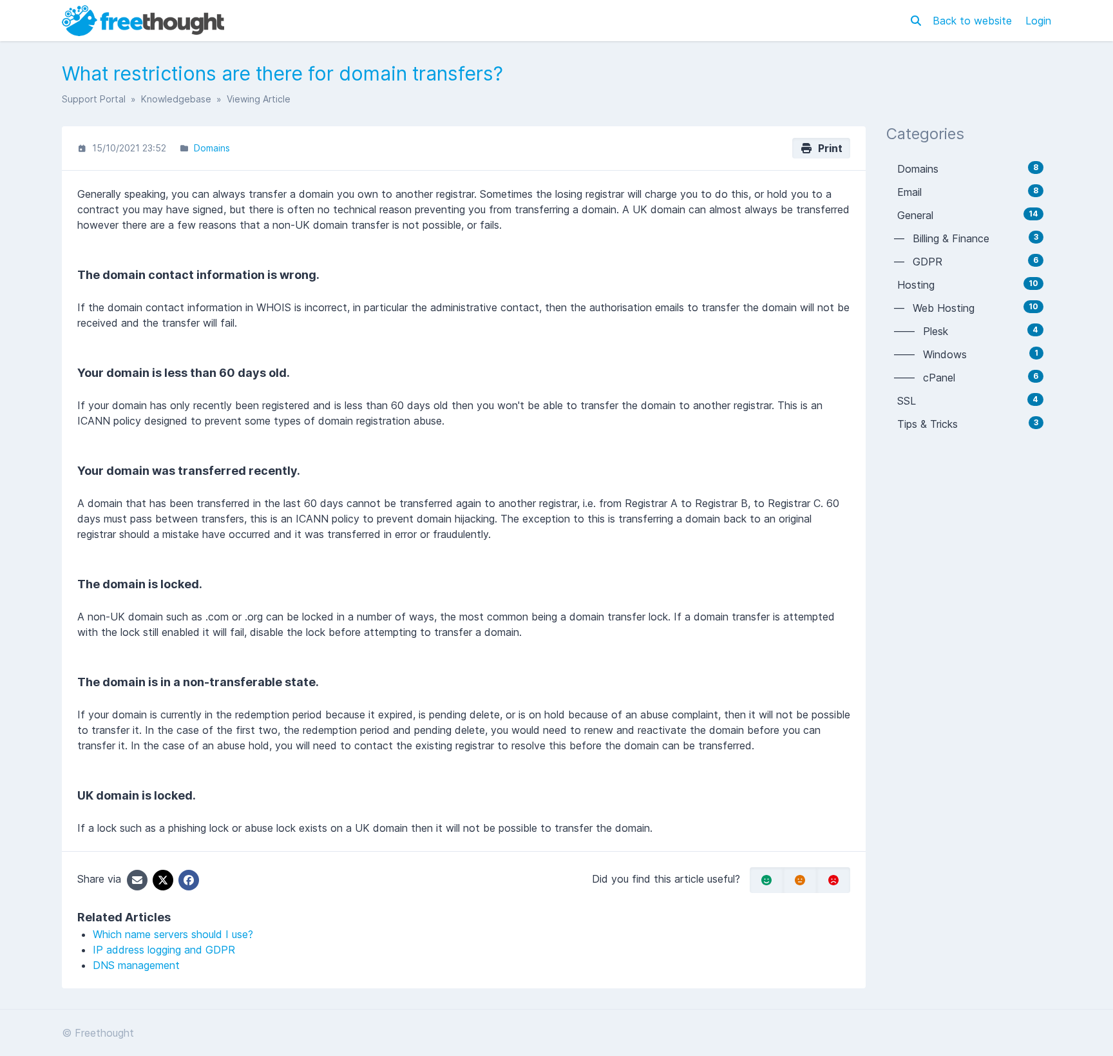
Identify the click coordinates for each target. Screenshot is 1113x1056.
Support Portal (94, 98)
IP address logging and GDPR (164, 949)
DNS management (136, 965)
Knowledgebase (176, 98)
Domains (212, 147)
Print (827, 148)
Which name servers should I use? (173, 934)
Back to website (974, 20)
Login (1038, 20)
